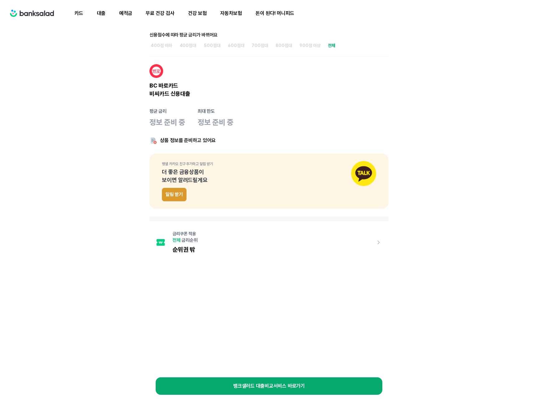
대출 (101, 13)
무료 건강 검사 (160, 13)
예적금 (125, 13)
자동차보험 (231, 13)
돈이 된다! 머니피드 (275, 13)
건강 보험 (197, 13)
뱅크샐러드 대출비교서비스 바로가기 (269, 386)
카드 (78, 13)
